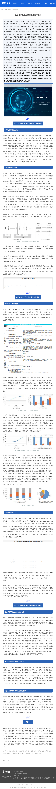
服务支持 (52, 3)
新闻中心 (37, 3)
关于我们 (15, 3)
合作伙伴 (44, 3)
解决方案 (30, 3)
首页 (2, 9)
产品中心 (22, 3)
